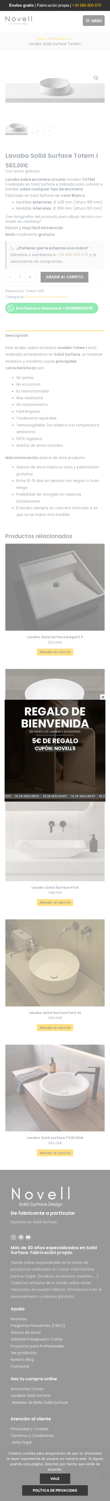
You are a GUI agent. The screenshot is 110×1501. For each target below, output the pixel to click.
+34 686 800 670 (86, 5)
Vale (55, 1478)
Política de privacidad (55, 1490)
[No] (103, 1473)
